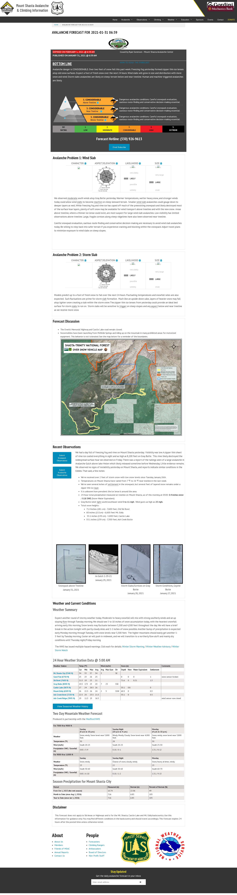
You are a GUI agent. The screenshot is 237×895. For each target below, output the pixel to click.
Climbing (157, 19)
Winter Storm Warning (133, 646)
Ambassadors (95, 848)
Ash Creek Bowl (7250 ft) (63, 694)
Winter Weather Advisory (158, 646)
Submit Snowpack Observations (62, 458)
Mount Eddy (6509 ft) (62, 691)
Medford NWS (93, 719)
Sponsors (200, 19)
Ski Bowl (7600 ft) (60, 680)
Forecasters (94, 841)
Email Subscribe (119, 147)
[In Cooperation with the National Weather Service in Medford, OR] (170, 846)
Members (58, 845)
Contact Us (59, 855)
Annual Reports (61, 852)
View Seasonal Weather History (72, 706)
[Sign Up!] (140, 882)
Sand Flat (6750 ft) (61, 677)
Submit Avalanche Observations (62, 472)
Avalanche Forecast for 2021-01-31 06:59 (77, 25)
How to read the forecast (134, 62)
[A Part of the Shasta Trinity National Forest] (136, 847)
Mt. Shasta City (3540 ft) (63, 673)
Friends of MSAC (62, 848)
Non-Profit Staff (96, 855)
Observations (142, 19)
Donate (231, 19)
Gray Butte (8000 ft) (61, 684)
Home (115, 19)
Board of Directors (97, 852)
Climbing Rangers (97, 845)
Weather (171, 19)
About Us (58, 841)
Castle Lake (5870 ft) (62, 687)
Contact (220, 19)
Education (185, 19)
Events (210, 19)
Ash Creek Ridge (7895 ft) (64, 698)
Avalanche (125, 19)
